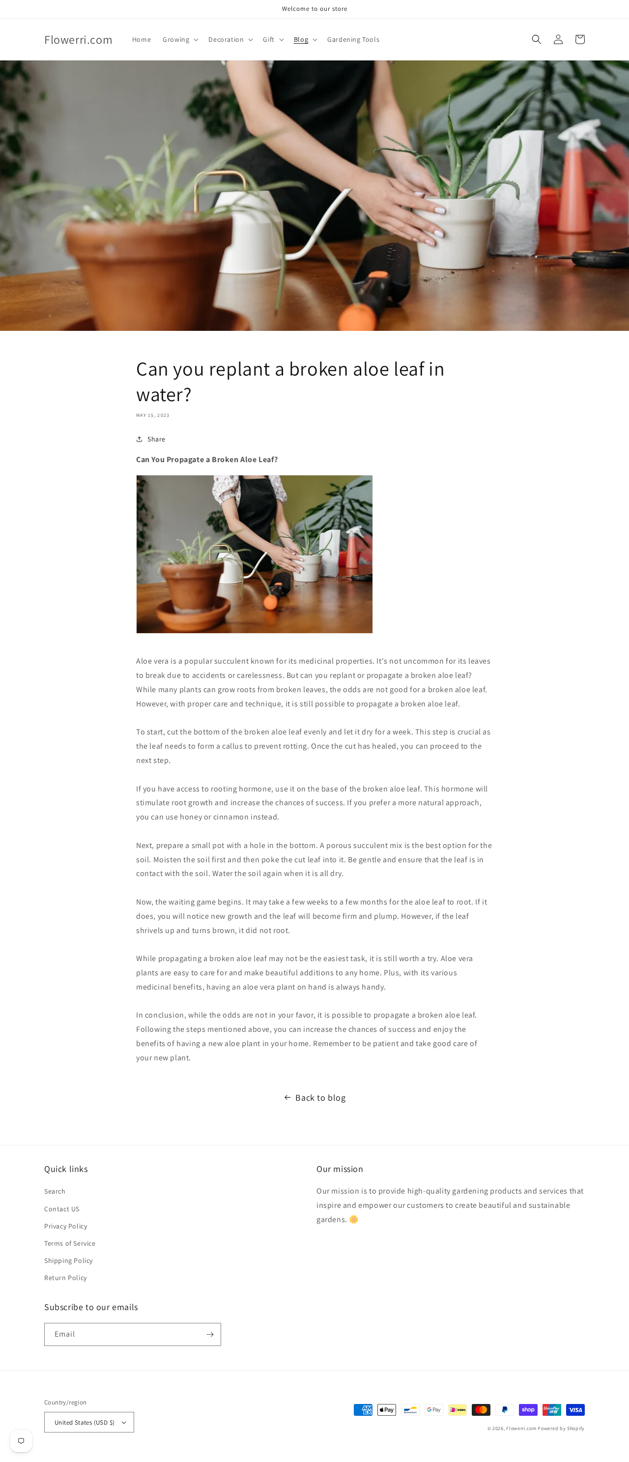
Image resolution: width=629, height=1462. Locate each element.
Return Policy (65, 1277)
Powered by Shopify (561, 1428)
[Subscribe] (210, 1334)
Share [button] (156, 439)
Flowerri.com (521, 1428)
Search (55, 1191)
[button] (179, 39)
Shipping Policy (68, 1260)
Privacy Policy (65, 1226)
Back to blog (320, 1097)
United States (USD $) (84, 1422)
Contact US (62, 1208)
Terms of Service (70, 1243)
